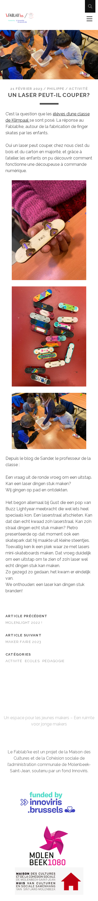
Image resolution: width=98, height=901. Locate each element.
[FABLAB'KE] (19, 20)
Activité (78, 89)
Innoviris (80, 770)
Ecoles (32, 661)
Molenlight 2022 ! (24, 623)
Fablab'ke (49, 708)
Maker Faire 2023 (23, 642)
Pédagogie (53, 661)
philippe (55, 89)
